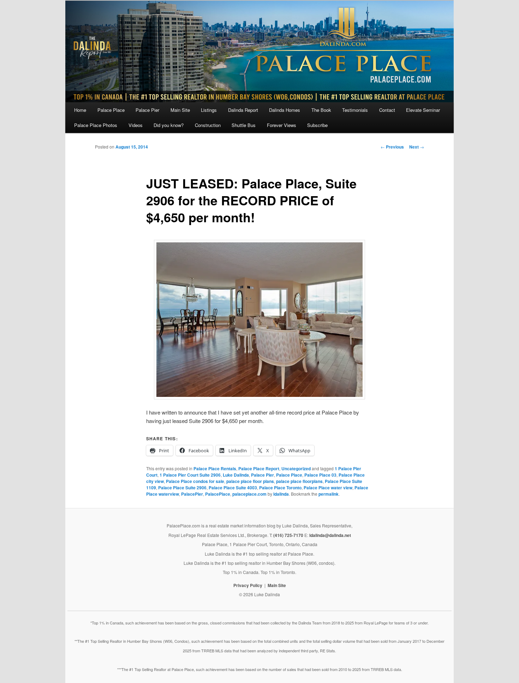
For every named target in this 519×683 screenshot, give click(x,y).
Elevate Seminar (423, 110)
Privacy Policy (247, 585)
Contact (387, 110)
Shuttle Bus (244, 125)
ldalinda (281, 494)
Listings (209, 110)
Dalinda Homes (284, 110)
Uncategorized (296, 468)
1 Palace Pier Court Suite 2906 (190, 475)
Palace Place (111, 110)
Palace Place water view (328, 487)
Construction (208, 125)
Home (80, 110)
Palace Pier (147, 110)
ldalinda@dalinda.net (330, 535)
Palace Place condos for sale (195, 481)
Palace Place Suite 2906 (182, 487)
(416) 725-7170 (288, 535)
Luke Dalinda (236, 475)
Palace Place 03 (320, 475)
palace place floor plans (250, 481)
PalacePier (192, 494)
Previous (392, 147)
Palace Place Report (258, 468)
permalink (328, 494)
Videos (136, 125)
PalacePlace (217, 494)
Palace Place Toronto (280, 487)
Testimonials (355, 110)
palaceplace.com (249, 494)
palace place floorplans (299, 481)
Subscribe (317, 125)
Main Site (180, 110)
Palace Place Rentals (214, 468)
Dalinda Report (243, 110)
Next (416, 147)
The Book (321, 110)
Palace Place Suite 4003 (233, 487)
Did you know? (169, 125)
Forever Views (281, 125)
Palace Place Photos (95, 125)
